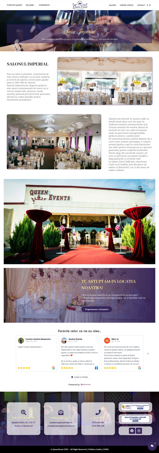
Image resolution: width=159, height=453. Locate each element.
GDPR (105, 449)
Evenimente (44, 5)
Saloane (30, 5)
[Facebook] (147, 5)
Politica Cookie (95, 449)
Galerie (112, 5)
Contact (141, 5)
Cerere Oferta (126, 5)
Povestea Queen (14, 5)
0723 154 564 (98, 422)
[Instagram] (150, 5)
